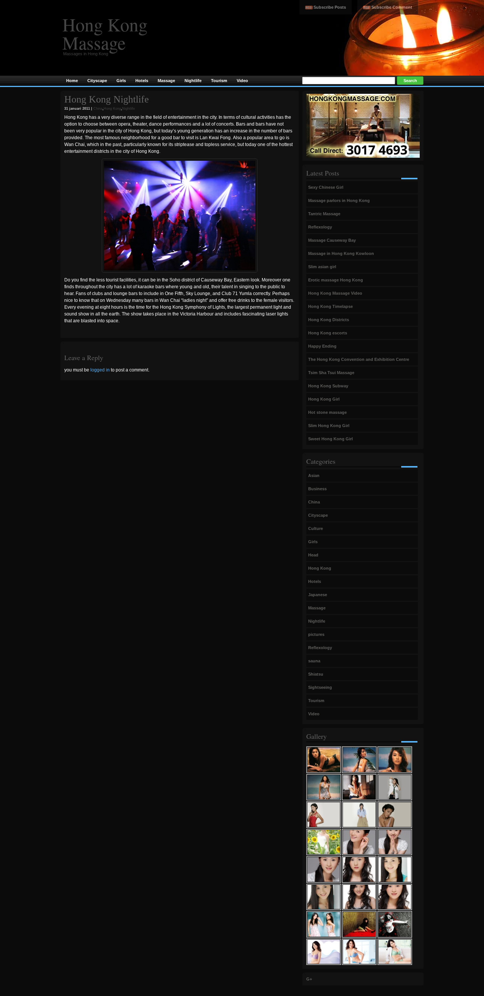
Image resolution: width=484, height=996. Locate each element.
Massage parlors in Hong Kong (339, 200)
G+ (309, 979)
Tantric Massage (324, 213)
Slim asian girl (322, 266)
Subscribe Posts (329, 7)
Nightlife (128, 108)
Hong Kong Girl (324, 399)
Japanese (317, 594)
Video (314, 714)
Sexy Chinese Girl (325, 187)
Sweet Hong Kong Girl (330, 439)
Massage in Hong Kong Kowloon (341, 253)
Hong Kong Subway (328, 386)
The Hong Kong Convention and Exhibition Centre (358, 359)
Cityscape (318, 515)
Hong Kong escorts (327, 333)
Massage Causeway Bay (332, 240)
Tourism (316, 700)
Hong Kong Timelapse (330, 306)
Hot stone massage (327, 412)
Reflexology (320, 227)
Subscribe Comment (391, 7)
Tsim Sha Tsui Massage (331, 372)
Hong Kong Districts (328, 319)
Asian (314, 475)
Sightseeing (320, 687)
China (97, 108)
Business (317, 488)
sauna (314, 661)
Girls (313, 541)
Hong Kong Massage (104, 33)
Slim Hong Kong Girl (328, 425)
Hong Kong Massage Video (335, 293)
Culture (315, 528)
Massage (317, 608)
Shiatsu (315, 674)
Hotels (314, 581)
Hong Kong (112, 108)
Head (313, 555)
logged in (100, 370)
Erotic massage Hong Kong (335, 280)
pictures (316, 634)
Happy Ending (322, 346)
